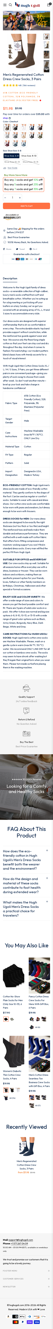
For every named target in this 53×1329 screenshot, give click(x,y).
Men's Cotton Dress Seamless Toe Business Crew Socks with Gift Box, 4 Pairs (39, 1080)
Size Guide (12, 168)
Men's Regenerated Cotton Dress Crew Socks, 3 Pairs (26, 1165)
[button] (46, 37)
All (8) (37, 1027)
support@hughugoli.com (21, 1239)
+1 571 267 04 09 (19, 1243)
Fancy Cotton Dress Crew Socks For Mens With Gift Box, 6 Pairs (39, 1002)
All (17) (38, 1105)
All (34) (12, 1098)
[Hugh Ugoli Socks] (27, 5)
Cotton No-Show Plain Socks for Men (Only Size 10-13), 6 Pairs (13, 1002)
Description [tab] (10, 278)
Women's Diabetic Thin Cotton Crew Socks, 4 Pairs (12, 1075)
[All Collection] (26, 20)
